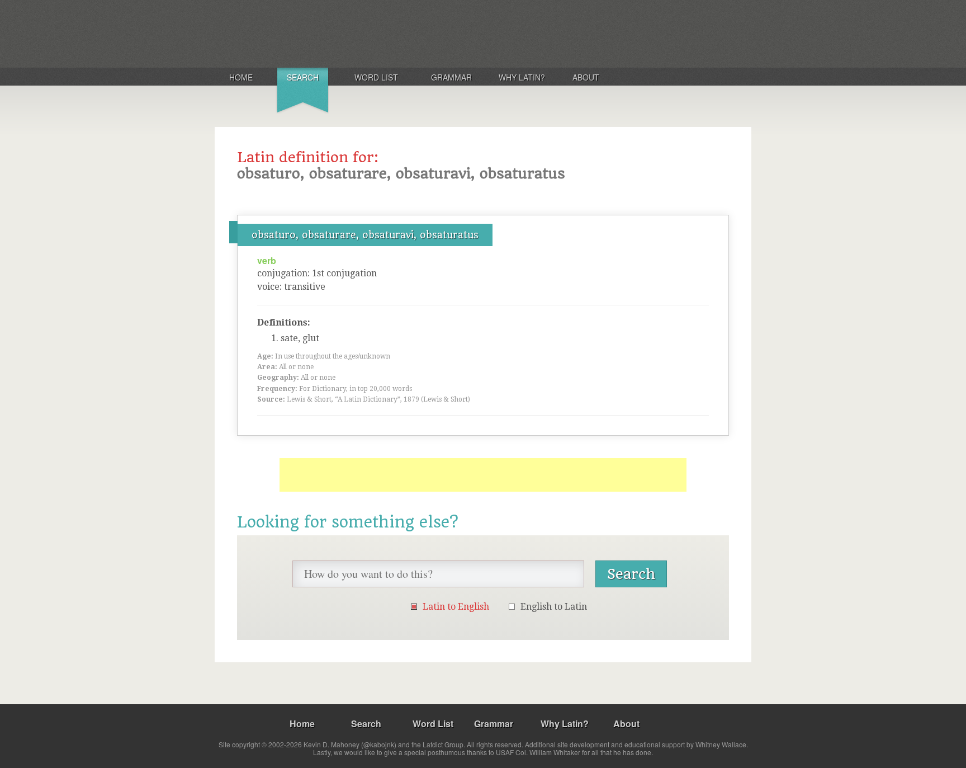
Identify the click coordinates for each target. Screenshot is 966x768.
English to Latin (553, 606)
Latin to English (456, 606)
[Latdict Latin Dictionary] (361, 33)
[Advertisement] (483, 475)
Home (241, 77)
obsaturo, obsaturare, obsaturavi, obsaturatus (365, 235)
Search (303, 77)
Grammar (451, 77)
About (585, 77)
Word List (376, 77)
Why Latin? (522, 77)
